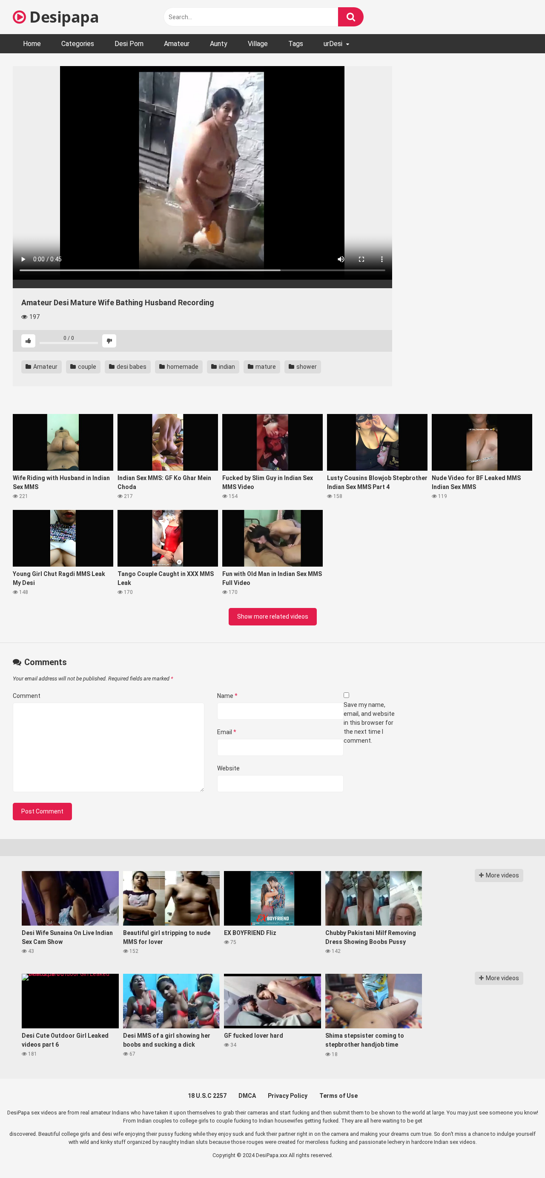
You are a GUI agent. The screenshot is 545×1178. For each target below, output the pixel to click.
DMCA (247, 1095)
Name (227, 695)
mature (265, 366)
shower (306, 366)
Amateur (176, 44)
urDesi (333, 44)
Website (228, 768)
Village (258, 44)
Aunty (218, 44)
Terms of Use (338, 1095)
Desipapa (62, 16)
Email (226, 732)
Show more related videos (272, 616)
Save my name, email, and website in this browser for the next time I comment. (369, 722)
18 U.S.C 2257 (207, 1095)
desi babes (130, 366)
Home (32, 44)
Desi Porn (129, 44)
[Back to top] (516, 1152)
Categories (77, 44)
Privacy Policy (287, 1095)
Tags (295, 44)
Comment (26, 695)
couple (86, 366)
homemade (182, 366)
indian (226, 366)
